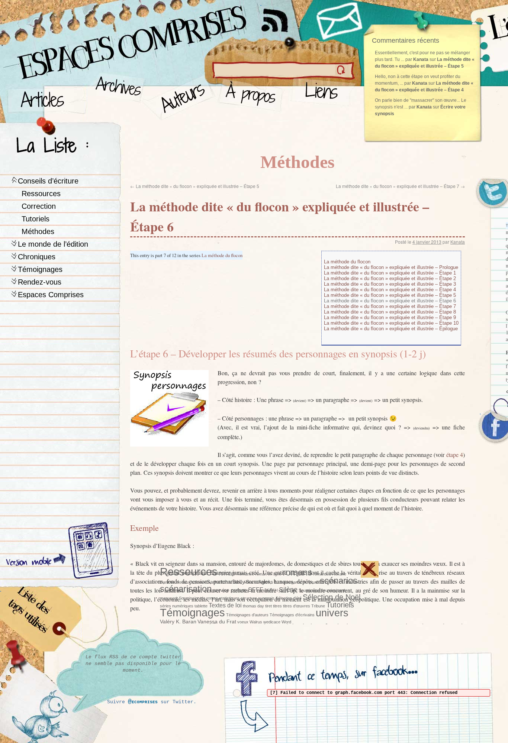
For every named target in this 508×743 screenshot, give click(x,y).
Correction (39, 206)
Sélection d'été (289, 598)
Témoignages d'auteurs (247, 615)
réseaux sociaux (191, 582)
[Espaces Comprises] (98, 35)
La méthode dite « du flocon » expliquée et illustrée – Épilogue (391, 328)
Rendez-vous (39, 282)
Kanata (457, 242)
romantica (322, 574)
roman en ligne (268, 574)
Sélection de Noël (331, 597)
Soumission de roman (198, 598)
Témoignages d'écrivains (292, 615)
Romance (245, 574)
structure (249, 598)
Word (286, 622)
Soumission (309, 590)
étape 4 (454, 454)
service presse (230, 590)
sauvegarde (291, 582)
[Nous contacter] (340, 20)
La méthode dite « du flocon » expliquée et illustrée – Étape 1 (390, 273)
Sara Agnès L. (262, 582)
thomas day (253, 606)
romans (297, 572)
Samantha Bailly (226, 582)
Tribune (318, 606)
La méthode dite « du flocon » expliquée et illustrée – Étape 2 (390, 278)
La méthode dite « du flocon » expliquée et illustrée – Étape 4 (390, 289)
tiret (268, 606)
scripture (311, 582)
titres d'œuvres (296, 606)
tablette (201, 606)
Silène (288, 589)
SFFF (255, 589)
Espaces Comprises (51, 295)
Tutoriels (35, 219)
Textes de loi (225, 605)
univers (332, 613)
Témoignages (40, 269)
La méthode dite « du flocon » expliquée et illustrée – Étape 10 (391, 323)
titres (277, 606)
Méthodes (38, 231)
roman (227, 573)
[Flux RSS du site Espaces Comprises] (280, 16)
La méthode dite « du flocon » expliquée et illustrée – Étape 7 (400, 186)
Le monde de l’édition (53, 244)
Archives (115, 96)
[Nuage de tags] (41, 620)
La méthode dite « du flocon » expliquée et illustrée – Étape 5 (194, 186)
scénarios (338, 580)
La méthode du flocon (222, 255)
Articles (46, 96)
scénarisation (186, 589)
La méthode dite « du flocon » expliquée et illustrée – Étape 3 (390, 284)
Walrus (256, 622)
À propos (253, 96)
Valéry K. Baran (178, 621)
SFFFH (271, 590)
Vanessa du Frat (216, 621)
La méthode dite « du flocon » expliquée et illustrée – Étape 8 (390, 312)
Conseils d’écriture (48, 181)
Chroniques (36, 257)
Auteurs (180, 96)
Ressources (41, 193)
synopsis (266, 598)
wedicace (271, 622)
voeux (242, 622)
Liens (323, 96)
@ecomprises (143, 701)
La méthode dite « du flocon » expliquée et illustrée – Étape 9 (390, 317)
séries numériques (176, 606)
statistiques (229, 598)
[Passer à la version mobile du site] (88, 552)
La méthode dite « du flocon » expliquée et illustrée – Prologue (391, 267)
